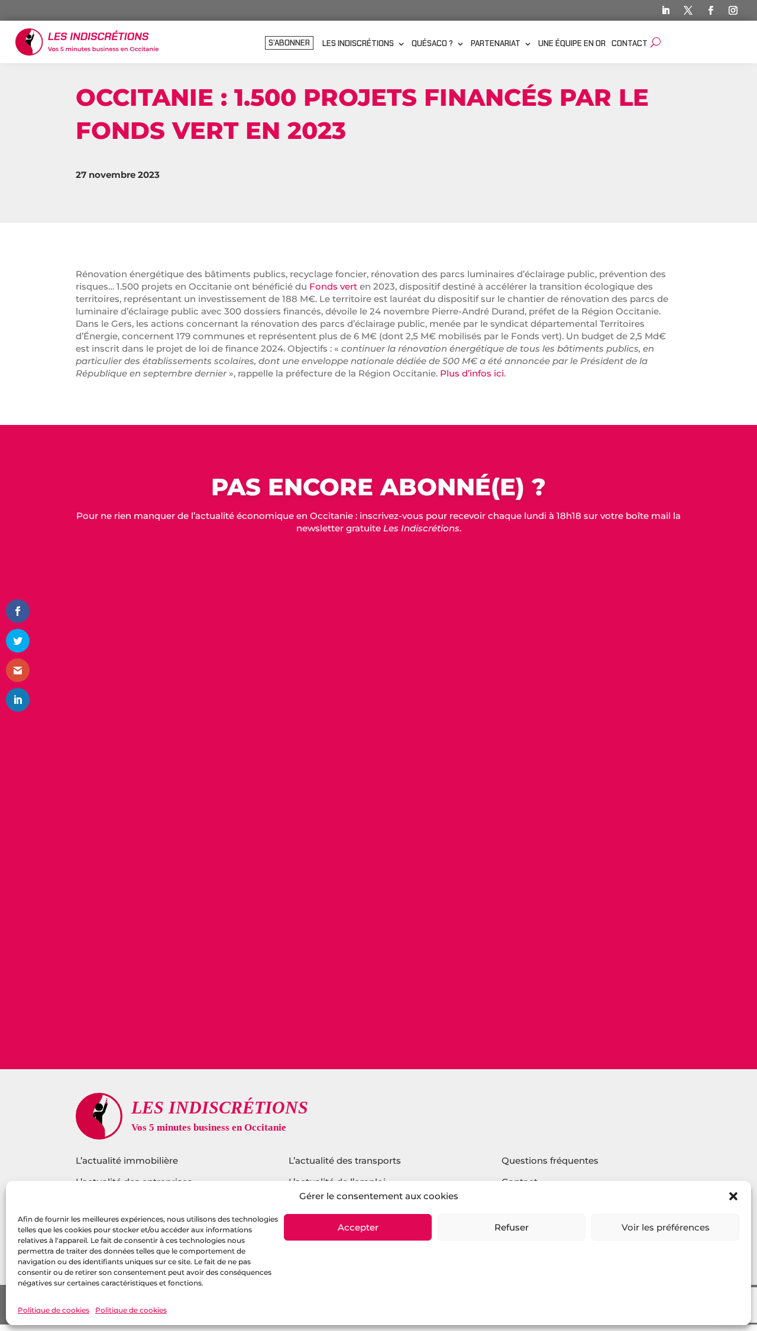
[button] (733, 1196)
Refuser (511, 1227)
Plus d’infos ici (472, 373)
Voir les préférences (666, 1227)
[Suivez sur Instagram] (733, 11)
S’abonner (289, 43)
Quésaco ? (432, 44)
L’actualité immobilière (128, 1160)
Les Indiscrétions (358, 44)
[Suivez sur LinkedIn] (665, 11)
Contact (630, 44)
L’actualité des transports (345, 1160)
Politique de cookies (53, 1310)
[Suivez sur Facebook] (710, 11)
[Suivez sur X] (688, 11)
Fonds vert (333, 286)
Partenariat (495, 44)
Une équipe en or (572, 44)
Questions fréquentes (550, 1160)
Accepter (358, 1227)
